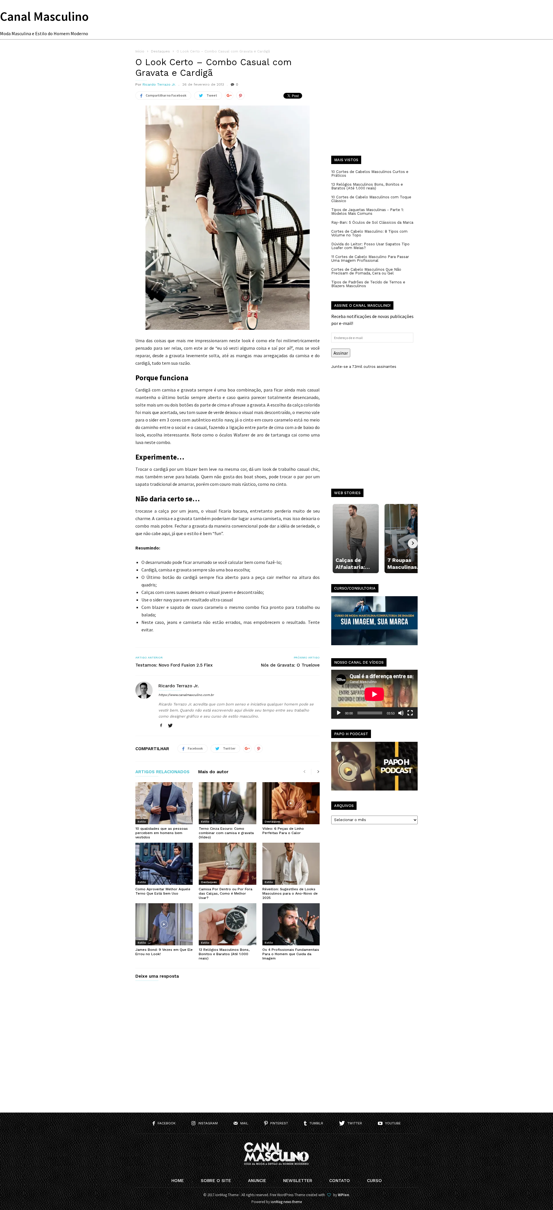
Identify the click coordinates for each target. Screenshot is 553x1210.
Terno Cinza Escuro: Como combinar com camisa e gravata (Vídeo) (226, 833)
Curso (374, 1180)
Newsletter (297, 1180)
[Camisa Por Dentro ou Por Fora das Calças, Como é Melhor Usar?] (227, 864)
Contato (339, 1180)
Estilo (142, 821)
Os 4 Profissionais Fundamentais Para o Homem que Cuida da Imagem (290, 954)
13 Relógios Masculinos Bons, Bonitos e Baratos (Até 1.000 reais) (224, 954)
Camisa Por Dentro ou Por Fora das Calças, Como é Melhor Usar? (225, 893)
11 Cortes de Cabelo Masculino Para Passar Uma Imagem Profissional (370, 259)
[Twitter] (170, 726)
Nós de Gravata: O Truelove (290, 665)
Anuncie (257, 1180)
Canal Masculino (44, 16)
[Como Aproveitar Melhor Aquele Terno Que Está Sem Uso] (164, 864)
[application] (374, 694)
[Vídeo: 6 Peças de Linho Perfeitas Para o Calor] (291, 803)
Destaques (273, 821)
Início (139, 51)
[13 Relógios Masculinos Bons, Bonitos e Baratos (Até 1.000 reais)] (227, 924)
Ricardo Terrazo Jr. (159, 84)
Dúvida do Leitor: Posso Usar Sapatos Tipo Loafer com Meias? (370, 246)
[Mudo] (401, 713)
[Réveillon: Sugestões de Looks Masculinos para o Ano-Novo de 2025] (291, 864)
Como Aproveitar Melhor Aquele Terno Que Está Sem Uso (162, 891)
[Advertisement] (374, 107)
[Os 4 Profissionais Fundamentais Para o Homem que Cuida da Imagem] (291, 924)
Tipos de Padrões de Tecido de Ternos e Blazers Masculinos (368, 284)
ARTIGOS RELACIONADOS (162, 772)
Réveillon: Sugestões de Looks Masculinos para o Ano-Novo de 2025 (290, 893)
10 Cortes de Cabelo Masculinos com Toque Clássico (371, 199)
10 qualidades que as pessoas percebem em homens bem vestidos (161, 833)
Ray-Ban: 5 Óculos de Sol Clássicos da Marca (372, 222)
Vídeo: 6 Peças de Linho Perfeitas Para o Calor (283, 831)
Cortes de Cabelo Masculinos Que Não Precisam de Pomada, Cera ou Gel (366, 271)
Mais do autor (213, 772)
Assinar (341, 353)
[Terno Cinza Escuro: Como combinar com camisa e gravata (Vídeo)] (227, 803)
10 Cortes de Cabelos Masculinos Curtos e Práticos (369, 174)
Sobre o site (216, 1180)
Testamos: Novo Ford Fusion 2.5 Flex (174, 665)
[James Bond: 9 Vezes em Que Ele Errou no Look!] (164, 924)
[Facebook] (161, 726)
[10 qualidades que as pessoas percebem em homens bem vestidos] (164, 803)
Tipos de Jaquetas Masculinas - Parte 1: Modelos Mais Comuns (367, 212)
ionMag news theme (286, 1201)
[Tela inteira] (410, 713)
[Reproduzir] (339, 713)
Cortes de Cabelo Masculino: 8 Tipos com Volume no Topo (369, 233)
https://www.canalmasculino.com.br (186, 695)
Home (177, 1180)
